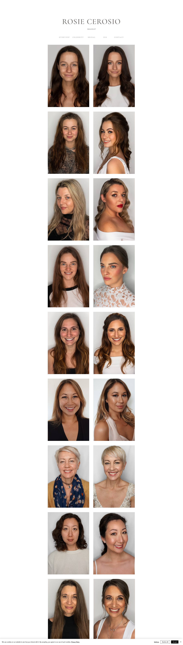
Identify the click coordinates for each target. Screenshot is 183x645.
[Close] (181, 641)
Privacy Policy (75, 642)
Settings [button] (156, 642)
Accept (175, 642)
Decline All (165, 642)
